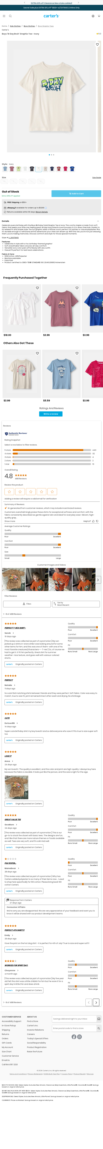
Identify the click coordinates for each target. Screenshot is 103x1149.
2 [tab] (51, 154)
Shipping (6, 1030)
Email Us (6, 1060)
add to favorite (97, 44)
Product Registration (37, 1047)
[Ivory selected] (38, 168)
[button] (51, 96)
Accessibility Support (11, 1021)
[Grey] (32, 168)
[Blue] (5, 168)
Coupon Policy (66, 1074)
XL (41, 181)
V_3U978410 (13, 237)
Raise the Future (34, 1051)
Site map (90, 1074)
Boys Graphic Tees (46, 26)
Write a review (51, 414)
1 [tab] (49, 154)
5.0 (99, 33)
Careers (31, 1034)
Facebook (74, 1036)
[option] (22, 311)
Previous (25, 2)
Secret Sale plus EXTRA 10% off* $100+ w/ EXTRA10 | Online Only (51, 7)
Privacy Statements (35, 1074)
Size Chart (7, 1051)
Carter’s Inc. (32, 1025)
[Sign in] (93, 16)
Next (78, 2)
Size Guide (96, 177)
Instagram (79, 1036)
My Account (7, 1047)
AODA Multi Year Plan (52, 1074)
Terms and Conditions (18, 1074)
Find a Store (32, 1021)
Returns (5, 1034)
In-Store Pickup (9, 1025)
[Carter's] (51, 17)
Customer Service (10, 1056)
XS (4, 181)
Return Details (42, 212)
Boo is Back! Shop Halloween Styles (51, 3)
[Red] (58, 168)
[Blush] (11, 168)
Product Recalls (79, 1074)
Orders (5, 1038)
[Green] (18, 168)
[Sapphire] (72, 168)
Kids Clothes (15, 26)
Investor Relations (35, 1030)
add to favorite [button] (37, 288)
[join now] (98, 1019)
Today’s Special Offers (37, 1038)
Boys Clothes (29, 26)
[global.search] (98, 1028)
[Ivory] (45, 168)
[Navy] (52, 168)
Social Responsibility (36, 1042)
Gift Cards (7, 1042)
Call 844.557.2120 (10, 1064)
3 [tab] (53, 154)
